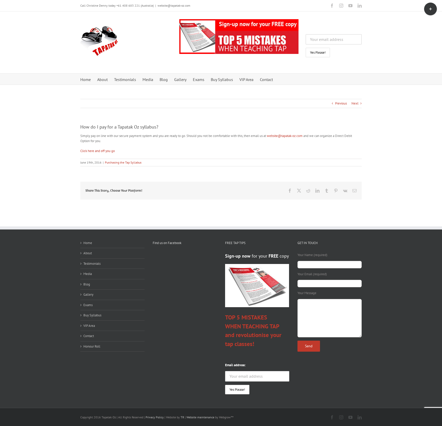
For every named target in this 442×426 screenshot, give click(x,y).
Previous (341, 103)
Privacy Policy (155, 417)
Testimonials (92, 263)
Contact (88, 336)
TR (182, 417)
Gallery (88, 294)
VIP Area (89, 326)
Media (87, 274)
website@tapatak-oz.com (174, 5)
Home (87, 243)
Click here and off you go (97, 151)
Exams (88, 305)
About (87, 253)
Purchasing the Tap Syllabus (123, 162)
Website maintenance (200, 417)
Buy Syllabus (92, 315)
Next (354, 103)
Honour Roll (91, 346)
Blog (86, 284)
